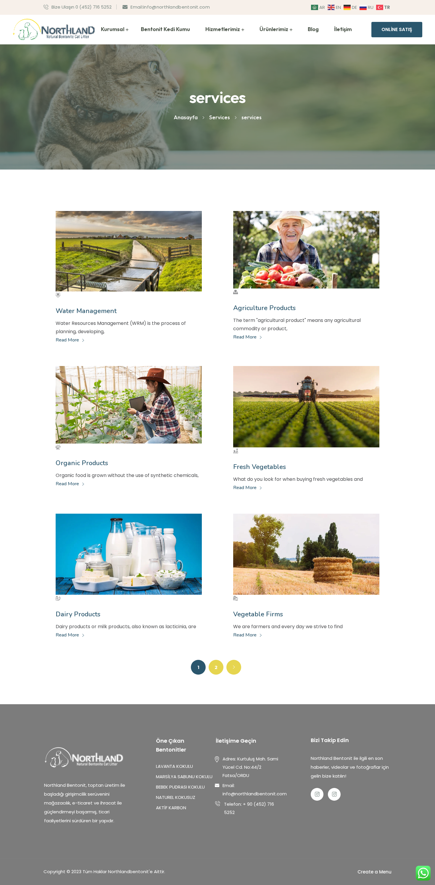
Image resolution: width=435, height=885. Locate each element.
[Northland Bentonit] (54, 29)
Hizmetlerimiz (222, 29)
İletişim (343, 29)
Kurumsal (112, 29)
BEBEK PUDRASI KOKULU (180, 787)
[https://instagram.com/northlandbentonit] (334, 794)
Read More (68, 340)
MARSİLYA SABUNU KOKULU (184, 776)
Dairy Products (78, 614)
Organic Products (82, 463)
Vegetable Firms (258, 614)
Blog (313, 29)
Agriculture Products (264, 308)
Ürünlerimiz (274, 29)
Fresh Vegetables (259, 466)
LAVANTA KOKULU (177, 766)
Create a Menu (374, 872)
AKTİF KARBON (171, 808)
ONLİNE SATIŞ (396, 29)
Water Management (86, 311)
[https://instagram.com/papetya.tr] (317, 794)
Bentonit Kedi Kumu (165, 29)
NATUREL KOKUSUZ (175, 797)
